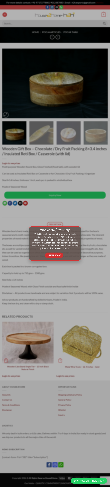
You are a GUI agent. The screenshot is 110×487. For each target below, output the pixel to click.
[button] (89, 481)
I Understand (54, 255)
